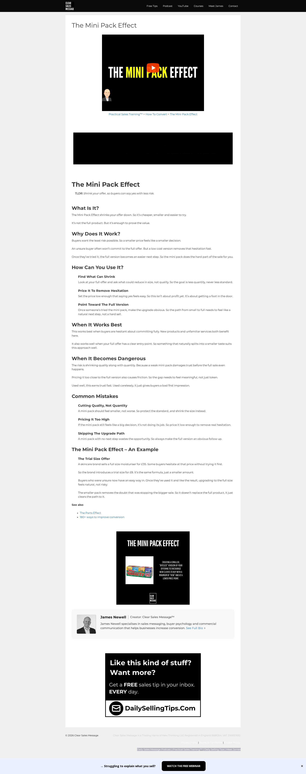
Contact (233, 5)
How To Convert (156, 114)
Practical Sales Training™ (126, 114)
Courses (198, 5)
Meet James (216, 5)
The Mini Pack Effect (183, 114)
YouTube (183, 5)
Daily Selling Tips (214, 749)
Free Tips (152, 5)
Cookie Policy (232, 742)
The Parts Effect (90, 513)
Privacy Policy (189, 742)
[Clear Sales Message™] (70, 6)
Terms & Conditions (210, 742)
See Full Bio (194, 628)
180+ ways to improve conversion (102, 517)
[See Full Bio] (205, 628)
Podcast (167, 5)
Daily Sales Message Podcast (154, 749)
